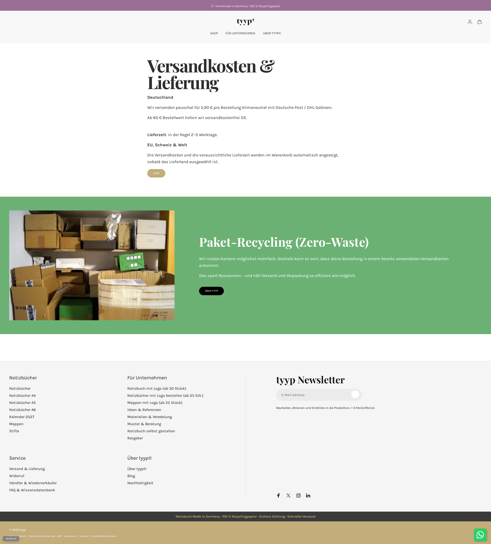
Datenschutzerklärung (42, 536)
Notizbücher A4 (22, 395)
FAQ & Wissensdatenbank (32, 490)
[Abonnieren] (355, 394)
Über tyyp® (136, 469)
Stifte (14, 431)
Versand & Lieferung (27, 469)
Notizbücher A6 (22, 410)
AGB (59, 536)
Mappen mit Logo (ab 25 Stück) (154, 402)
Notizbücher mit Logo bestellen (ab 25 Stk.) (165, 395)
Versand (84, 536)
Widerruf (16, 476)
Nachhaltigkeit (140, 483)
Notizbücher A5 (22, 402)
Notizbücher (19, 388)
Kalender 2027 (21, 417)
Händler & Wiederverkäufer (33, 483)
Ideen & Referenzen (144, 410)
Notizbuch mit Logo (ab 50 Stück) (156, 388)
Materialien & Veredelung (149, 417)
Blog (131, 476)
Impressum (70, 536)
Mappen (16, 424)
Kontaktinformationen (103, 536)
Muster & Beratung (144, 424)
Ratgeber (135, 438)
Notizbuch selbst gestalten (151, 431)
